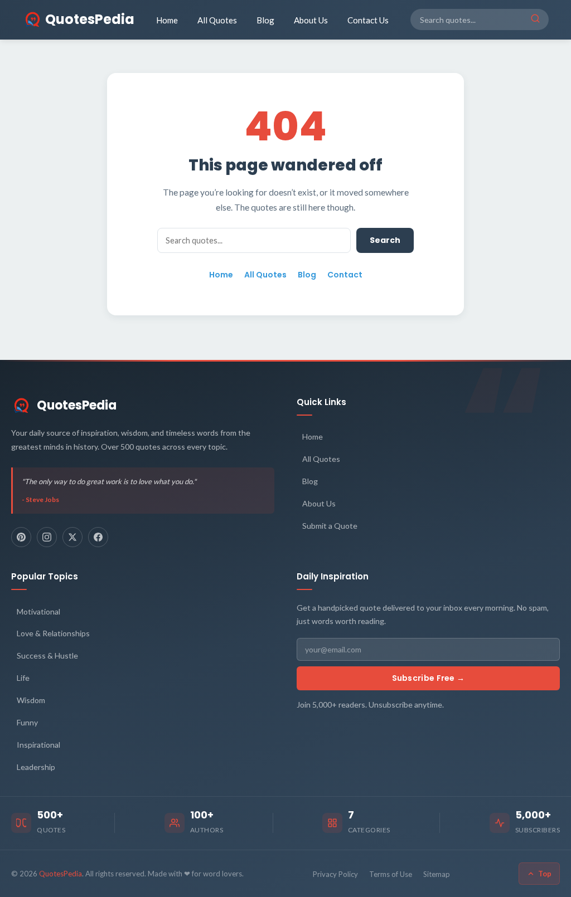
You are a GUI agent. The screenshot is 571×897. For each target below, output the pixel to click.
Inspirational (38, 744)
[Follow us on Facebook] (98, 537)
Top (544, 873)
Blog (265, 20)
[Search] (535, 19)
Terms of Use (390, 874)
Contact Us (368, 20)
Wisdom (31, 700)
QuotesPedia (77, 405)
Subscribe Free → (428, 678)
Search (385, 240)
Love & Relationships (53, 633)
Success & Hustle (47, 655)
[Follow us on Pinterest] (21, 537)
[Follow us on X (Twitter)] (72, 537)
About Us (311, 20)
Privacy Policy (335, 874)
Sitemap (436, 874)
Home (167, 20)
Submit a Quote (329, 525)
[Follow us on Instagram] (47, 537)
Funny (27, 722)
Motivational (38, 611)
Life (23, 677)
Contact (344, 274)
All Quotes (217, 20)
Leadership (36, 767)
